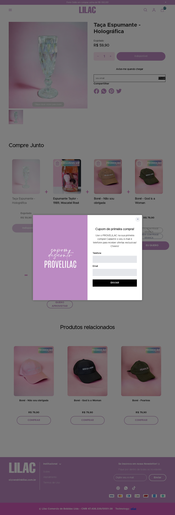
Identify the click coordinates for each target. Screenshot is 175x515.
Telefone (97, 253)
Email (95, 266)
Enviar (115, 283)
